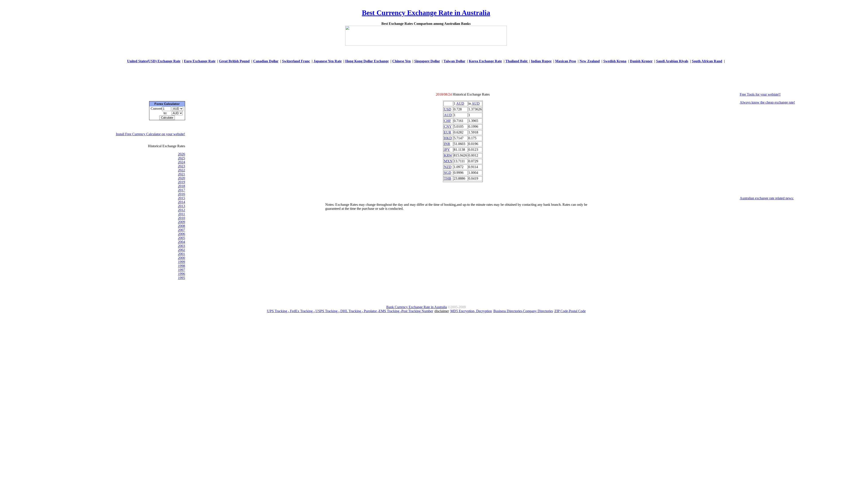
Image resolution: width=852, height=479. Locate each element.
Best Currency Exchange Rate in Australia (426, 13)
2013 (181, 206)
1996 (181, 274)
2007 (181, 230)
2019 (181, 182)
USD (447, 109)
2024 (181, 162)
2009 (181, 222)
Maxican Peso (565, 61)
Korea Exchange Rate (485, 61)
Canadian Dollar (265, 61)
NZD (448, 167)
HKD (448, 138)
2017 (181, 190)
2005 (181, 238)
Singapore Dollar (427, 61)
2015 (181, 198)
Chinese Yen (401, 61)
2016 (181, 194)
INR (447, 144)
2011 (181, 214)
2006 (181, 234)
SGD (447, 173)
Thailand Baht (516, 61)
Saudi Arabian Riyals (672, 61)
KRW (448, 155)
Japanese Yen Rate (328, 61)
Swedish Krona (614, 61)
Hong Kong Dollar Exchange (367, 61)
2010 (181, 218)
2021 (181, 174)
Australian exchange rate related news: (767, 198)
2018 (181, 186)
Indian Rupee (541, 61)
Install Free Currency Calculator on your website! (150, 134)
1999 (181, 262)
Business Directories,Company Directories (523, 311)
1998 (181, 266)
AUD (460, 103)
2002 (181, 250)
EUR (447, 132)
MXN (448, 161)
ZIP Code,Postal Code (570, 311)
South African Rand (707, 61)
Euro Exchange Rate (199, 61)
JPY (447, 149)
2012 (181, 210)
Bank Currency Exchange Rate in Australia (416, 307)
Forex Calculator (166, 104)
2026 (181, 154)
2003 (181, 246)
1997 (181, 270)
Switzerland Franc (296, 61)
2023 (181, 166)
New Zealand (590, 61)
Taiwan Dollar (454, 61)
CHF (447, 121)
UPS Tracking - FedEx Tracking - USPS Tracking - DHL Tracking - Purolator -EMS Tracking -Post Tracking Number (350, 311)
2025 (181, 158)
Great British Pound (234, 61)
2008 (181, 226)
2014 (181, 202)
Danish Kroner (641, 61)
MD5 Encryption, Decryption (471, 311)
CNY (448, 126)
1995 (181, 278)
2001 (181, 254)
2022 (181, 170)
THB (447, 178)
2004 (181, 242)
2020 (181, 178)
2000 (181, 258)
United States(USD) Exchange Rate (153, 61)
